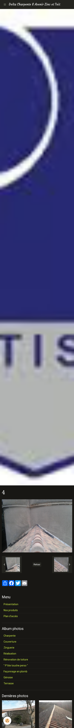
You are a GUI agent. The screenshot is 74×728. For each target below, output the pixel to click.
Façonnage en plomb (15, 671)
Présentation (11, 604)
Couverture (10, 641)
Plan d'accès (11, 616)
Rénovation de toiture (16, 659)
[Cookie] (7, 721)
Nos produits (11, 610)
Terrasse (9, 683)
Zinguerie (9, 647)
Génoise (8, 677)
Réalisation (10, 653)
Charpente (10, 635)
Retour (37, 564)
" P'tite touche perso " (16, 665)
